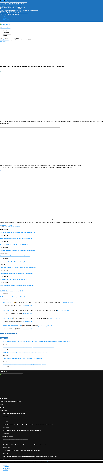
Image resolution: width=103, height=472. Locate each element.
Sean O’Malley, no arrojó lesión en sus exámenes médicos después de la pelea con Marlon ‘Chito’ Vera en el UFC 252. (30, 456)
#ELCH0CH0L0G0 (8, 310)
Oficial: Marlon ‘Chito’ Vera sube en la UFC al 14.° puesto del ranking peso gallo (21, 450)
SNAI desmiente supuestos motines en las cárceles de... (16, 238)
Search (16, 38)
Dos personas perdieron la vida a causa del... (10, 6)
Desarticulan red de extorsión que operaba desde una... (17, 285)
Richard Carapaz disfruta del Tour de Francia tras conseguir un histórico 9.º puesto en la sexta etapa (26, 444)
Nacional (6, 225)
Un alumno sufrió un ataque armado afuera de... (15, 256)
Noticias (5, 20)
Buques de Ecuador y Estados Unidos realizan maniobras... (18, 267)
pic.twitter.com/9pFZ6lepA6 (45, 326)
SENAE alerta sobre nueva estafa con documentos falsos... (18, 232)
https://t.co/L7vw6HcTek (63, 310)
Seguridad (10, 225)
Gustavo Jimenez (47, 461)
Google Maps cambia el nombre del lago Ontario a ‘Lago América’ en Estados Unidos (22, 358)
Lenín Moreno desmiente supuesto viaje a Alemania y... (17, 273)
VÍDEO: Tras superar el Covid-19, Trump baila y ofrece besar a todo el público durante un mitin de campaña (28, 424)
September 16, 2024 (27, 321)
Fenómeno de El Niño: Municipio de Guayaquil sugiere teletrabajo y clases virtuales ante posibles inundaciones (28, 347)
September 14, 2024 (27, 329)
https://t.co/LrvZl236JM (54, 318)
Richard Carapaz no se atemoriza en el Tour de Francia (15, 439)
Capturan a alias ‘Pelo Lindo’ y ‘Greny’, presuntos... (16, 262)
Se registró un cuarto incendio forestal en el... (10, 4)
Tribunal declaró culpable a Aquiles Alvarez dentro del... (13, 2)
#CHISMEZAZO (17, 326)
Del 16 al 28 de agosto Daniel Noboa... (9, 14)
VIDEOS (5, 16)
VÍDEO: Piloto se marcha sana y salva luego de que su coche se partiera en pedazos (22, 430)
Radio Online (6, 19)
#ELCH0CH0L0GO (8, 326)
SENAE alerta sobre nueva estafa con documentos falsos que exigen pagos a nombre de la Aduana (25, 352)
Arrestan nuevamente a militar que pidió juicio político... (13, 7)
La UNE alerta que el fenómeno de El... (12, 291)
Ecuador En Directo (7, 69)
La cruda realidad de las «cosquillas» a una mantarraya (15, 419)
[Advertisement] (51, 53)
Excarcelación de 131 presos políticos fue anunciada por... (14, 12)
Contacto (5, 18)
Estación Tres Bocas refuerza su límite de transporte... (12, 3)
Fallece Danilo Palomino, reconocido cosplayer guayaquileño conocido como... (19, 10)
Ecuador (2, 225)
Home (1, 40)
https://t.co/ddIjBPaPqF (68, 302)
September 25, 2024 (27, 305)
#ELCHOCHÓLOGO (8, 302)
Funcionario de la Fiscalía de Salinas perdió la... (11, 11)
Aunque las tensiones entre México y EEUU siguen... (12, 8)
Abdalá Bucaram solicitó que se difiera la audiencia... (16, 297)
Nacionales (6, 40)
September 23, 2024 (27, 313)
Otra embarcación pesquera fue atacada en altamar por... (17, 250)
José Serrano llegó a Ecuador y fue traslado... (14, 244)
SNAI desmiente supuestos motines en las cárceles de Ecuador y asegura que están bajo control (24, 364)
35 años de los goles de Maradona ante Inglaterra (14, 413)
